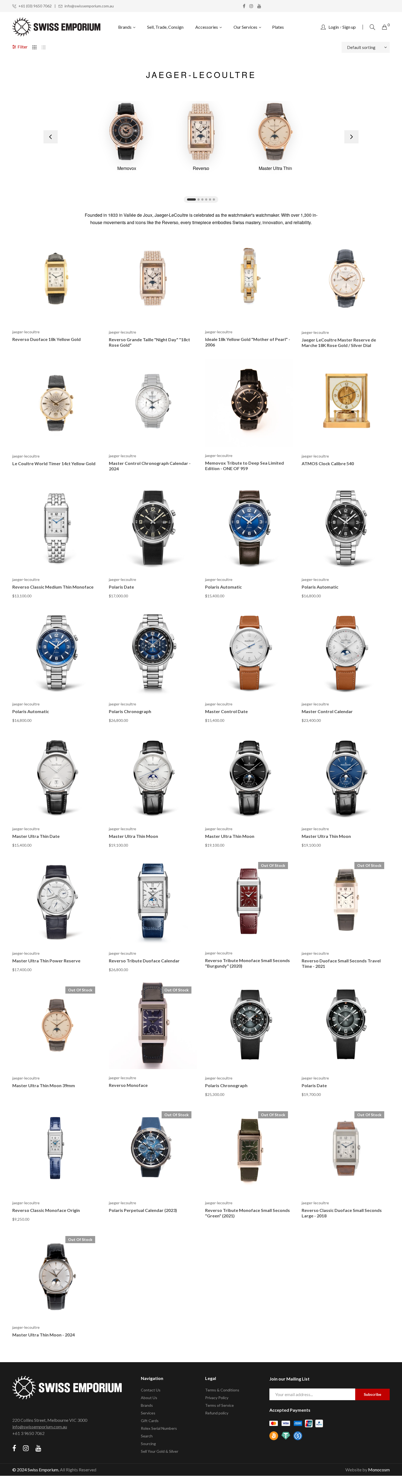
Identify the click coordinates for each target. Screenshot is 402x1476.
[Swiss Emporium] (56, 27)
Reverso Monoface (128, 1085)
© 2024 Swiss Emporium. (35, 1469)
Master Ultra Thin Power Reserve (46, 960)
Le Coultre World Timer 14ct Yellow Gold (53, 463)
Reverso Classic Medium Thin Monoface (53, 586)
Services (148, 1413)
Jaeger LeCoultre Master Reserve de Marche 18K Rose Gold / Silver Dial (339, 342)
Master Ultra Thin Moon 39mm (43, 1085)
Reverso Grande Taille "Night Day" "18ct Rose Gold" (149, 342)
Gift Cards (150, 1420)
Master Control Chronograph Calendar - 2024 (150, 466)
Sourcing (148, 1443)
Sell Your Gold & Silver (159, 1451)
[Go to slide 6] (214, 199)
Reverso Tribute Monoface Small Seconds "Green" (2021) (247, 1213)
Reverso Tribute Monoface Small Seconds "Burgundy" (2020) (247, 963)
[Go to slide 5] (210, 199)
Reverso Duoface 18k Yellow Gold (46, 339)
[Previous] (50, 136)
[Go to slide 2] (198, 199)
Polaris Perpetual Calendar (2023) (143, 1210)
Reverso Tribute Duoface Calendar (144, 960)
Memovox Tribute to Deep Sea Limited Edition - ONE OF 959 (244, 465)
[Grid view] (34, 46)
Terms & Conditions (222, 1390)
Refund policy (216, 1413)
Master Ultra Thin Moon (133, 836)
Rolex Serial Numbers (159, 1428)
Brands (147, 1405)
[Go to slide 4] (206, 199)
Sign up (349, 27)
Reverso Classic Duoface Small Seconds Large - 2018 (342, 1213)
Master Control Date (226, 711)
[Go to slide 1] (191, 199)
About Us (149, 1397)
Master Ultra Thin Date (36, 836)
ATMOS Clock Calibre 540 (328, 463)
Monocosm (379, 1469)
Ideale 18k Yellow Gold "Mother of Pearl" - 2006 (247, 342)
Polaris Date (121, 586)
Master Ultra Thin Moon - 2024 (43, 1334)
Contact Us (151, 1390)
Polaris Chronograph (130, 711)
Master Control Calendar (327, 711)
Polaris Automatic (223, 586)
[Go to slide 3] (202, 199)
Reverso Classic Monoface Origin (46, 1210)
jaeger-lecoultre (26, 331)
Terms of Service (219, 1405)
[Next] (351, 136)
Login (333, 27)
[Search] (372, 27)
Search (147, 1436)
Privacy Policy (216, 1397)
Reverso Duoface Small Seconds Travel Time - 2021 (341, 963)
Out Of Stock (273, 865)
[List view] (43, 46)
